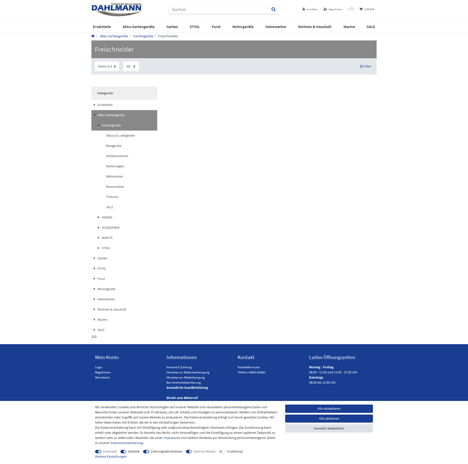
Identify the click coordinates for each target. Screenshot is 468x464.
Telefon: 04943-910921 (252, 372)
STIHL (195, 26)
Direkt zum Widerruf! (182, 398)
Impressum (172, 438)
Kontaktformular (249, 367)
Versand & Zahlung (179, 367)
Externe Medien (205, 451)
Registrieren (103, 372)
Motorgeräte (243, 26)
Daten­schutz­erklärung (126, 443)
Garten (172, 26)
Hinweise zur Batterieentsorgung (187, 372)
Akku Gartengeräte (139, 26)
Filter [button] (367, 66)
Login (98, 367)
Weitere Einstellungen (111, 456)
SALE (371, 26)
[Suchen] (273, 9)
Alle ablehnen (329, 418)
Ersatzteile (102, 26)
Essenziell (110, 451)
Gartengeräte (143, 36)
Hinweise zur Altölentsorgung (185, 377)
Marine (349, 26)
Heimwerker (275, 26)
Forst (216, 26)
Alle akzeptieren (329, 408)
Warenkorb (102, 377)
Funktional (235, 451)
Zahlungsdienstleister (167, 451)
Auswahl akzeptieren (329, 428)
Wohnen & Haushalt (315, 26)
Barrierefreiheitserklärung (183, 382)
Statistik (134, 451)
